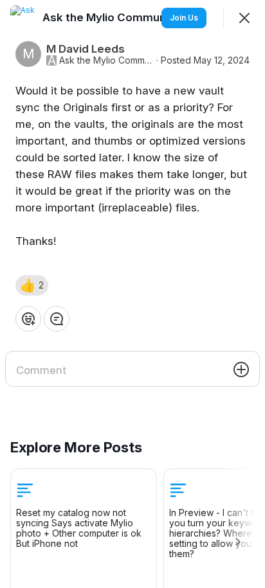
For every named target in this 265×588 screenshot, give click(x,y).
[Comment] (56, 319)
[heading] (112, 17)
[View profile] (23, 18)
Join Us (184, 17)
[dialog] (132, 294)
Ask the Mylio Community (106, 60)
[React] (28, 319)
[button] (31, 285)
